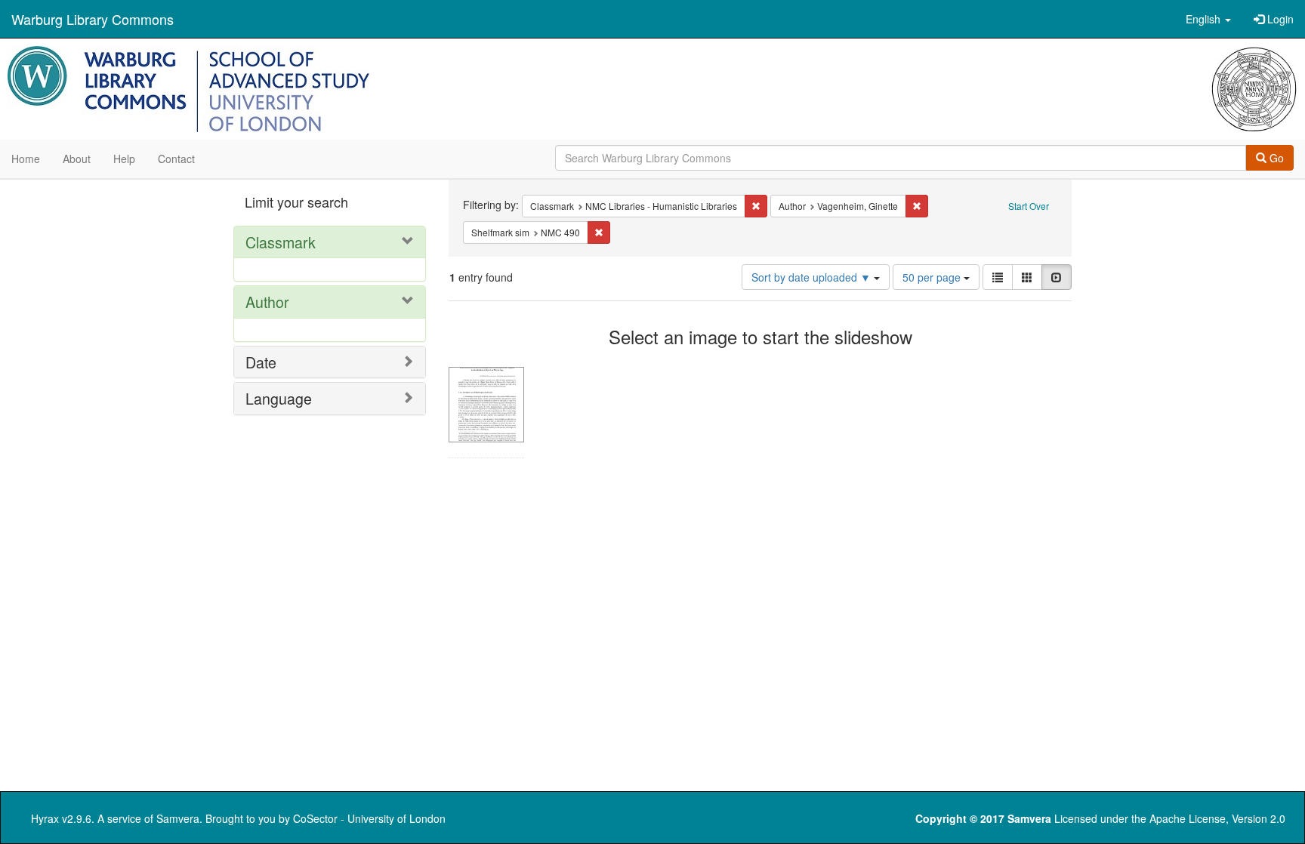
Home (25, 158)
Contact (176, 158)
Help (124, 158)
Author (267, 302)
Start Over (1028, 205)
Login (1279, 18)
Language (278, 398)
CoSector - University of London (369, 818)
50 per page (933, 277)
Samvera (177, 818)
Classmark (280, 242)
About (77, 158)
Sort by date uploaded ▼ (812, 277)
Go (1275, 157)
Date (260, 362)
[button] (1208, 19)
